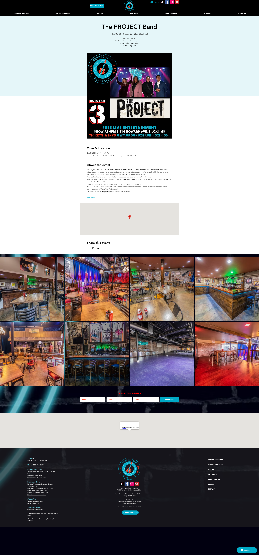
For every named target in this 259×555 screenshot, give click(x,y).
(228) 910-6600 (38, 465)
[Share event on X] (93, 248)
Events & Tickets (215, 460)
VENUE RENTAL (214, 479)
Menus (211, 470)
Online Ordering (215, 465)
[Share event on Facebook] (88, 248)
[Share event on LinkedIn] (98, 248)
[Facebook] (167, 2)
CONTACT (211, 489)
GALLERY (212, 484)
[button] (63, 13)
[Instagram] (172, 2)
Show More (91, 197)
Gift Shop (212, 474)
